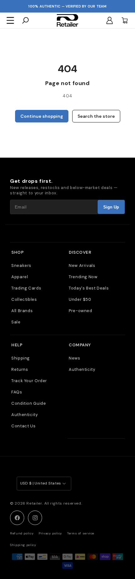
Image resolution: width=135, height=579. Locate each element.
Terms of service (80, 533)
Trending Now (83, 276)
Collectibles (24, 299)
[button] (10, 20)
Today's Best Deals (89, 288)
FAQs (16, 392)
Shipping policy (23, 545)
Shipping (20, 358)
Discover (80, 252)
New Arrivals (82, 265)
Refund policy (22, 533)
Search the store (96, 116)
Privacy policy (50, 533)
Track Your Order (29, 380)
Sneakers (21, 265)
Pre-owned (80, 310)
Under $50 (80, 299)
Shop (17, 252)
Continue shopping (41, 116)
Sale (16, 322)
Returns (19, 369)
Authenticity (24, 414)
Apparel (19, 276)
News (74, 358)
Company (80, 345)
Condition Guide (28, 403)
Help (16, 345)
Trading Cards (26, 288)
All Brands (22, 310)
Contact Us (23, 426)
